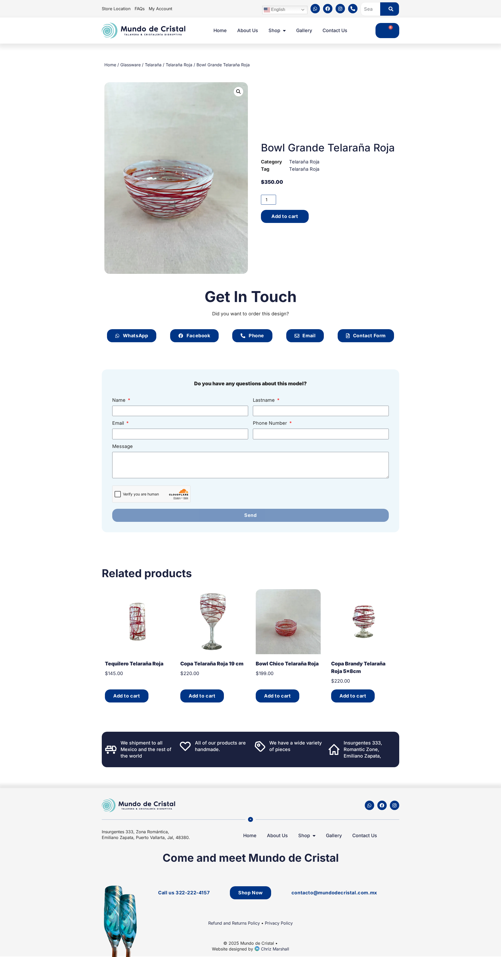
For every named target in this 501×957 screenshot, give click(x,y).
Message (122, 446)
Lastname (264, 400)
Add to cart (284, 216)
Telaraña (153, 64)
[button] (238, 91)
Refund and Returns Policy (234, 923)
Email (118, 423)
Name (119, 400)
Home (220, 30)
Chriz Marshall (274, 949)
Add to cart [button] (126, 696)
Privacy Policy (279, 923)
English (277, 9)
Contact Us (335, 30)
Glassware (130, 64)
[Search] (389, 9)
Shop (274, 30)
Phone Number (270, 423)
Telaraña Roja (179, 64)
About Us (247, 30)
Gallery (304, 30)
